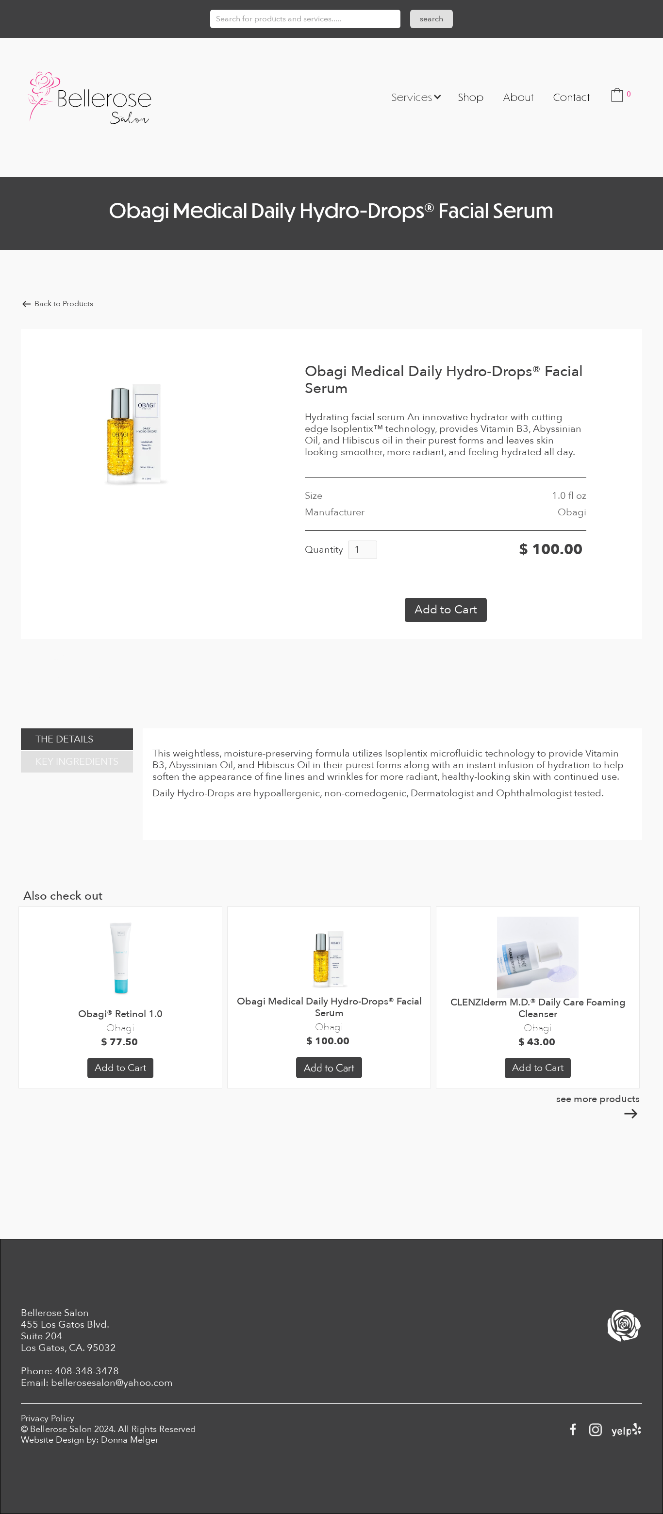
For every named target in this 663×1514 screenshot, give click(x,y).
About (518, 97)
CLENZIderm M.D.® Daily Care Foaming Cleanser (538, 1008)
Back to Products (63, 304)
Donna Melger (129, 1440)
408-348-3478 (87, 1371)
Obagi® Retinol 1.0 (120, 1014)
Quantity (324, 550)
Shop (471, 97)
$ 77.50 (120, 1042)
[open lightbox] (135, 431)
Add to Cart (120, 1067)
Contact (571, 97)
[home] (89, 97)
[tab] (77, 739)
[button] (413, 96)
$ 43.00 (538, 1042)
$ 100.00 (329, 1041)
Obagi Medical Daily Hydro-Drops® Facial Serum (329, 1007)
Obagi (120, 1028)
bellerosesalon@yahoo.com (112, 1382)
